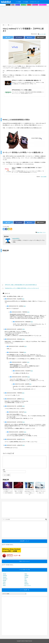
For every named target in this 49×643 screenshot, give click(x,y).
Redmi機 (29, 4)
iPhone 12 (8, 4)
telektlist (6, 1)
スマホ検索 (18, 1)
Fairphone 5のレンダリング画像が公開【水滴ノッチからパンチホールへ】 (22, 288)
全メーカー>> (27, 585)
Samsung (5, 578)
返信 (23, 298)
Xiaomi (4, 573)
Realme (26, 577)
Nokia (4, 585)
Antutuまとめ (35, 4)
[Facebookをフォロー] (6, 229)
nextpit (44, 176)
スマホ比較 (25, 1)
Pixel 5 (12, 4)
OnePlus (5, 575)
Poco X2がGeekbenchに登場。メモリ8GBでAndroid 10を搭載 (19, 491)
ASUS (25, 582)
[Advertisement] (10, 15)
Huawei (4, 577)
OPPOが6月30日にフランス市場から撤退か (22, 89)
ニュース (41, 34)
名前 (4, 469)
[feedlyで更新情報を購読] (9, 229)
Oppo (38, 232)
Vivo (41, 232)
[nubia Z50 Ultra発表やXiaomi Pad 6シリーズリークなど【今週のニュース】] (29, 485)
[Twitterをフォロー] (4, 229)
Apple (4, 582)
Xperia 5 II (18, 4)
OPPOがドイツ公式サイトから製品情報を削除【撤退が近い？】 (26, 80)
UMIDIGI (26, 575)
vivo (45, 34)
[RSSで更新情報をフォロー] (11, 229)
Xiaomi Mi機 (23, 4)
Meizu (4, 583)
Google (4, 580)
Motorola (26, 583)
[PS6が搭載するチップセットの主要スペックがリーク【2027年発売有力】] (8, 485)
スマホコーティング (34, 1)
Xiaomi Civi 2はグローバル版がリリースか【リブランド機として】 (40, 491)
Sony (25, 580)
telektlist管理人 (16, 238)
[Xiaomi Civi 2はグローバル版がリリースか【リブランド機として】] (40, 485)
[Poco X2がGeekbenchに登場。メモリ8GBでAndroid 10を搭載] (19, 485)
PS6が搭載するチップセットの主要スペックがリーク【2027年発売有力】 (8, 491)
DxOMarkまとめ (42, 4)
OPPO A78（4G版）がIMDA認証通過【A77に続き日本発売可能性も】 (21, 284)
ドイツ (44, 232)
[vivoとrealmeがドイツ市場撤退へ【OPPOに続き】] (29, 37)
